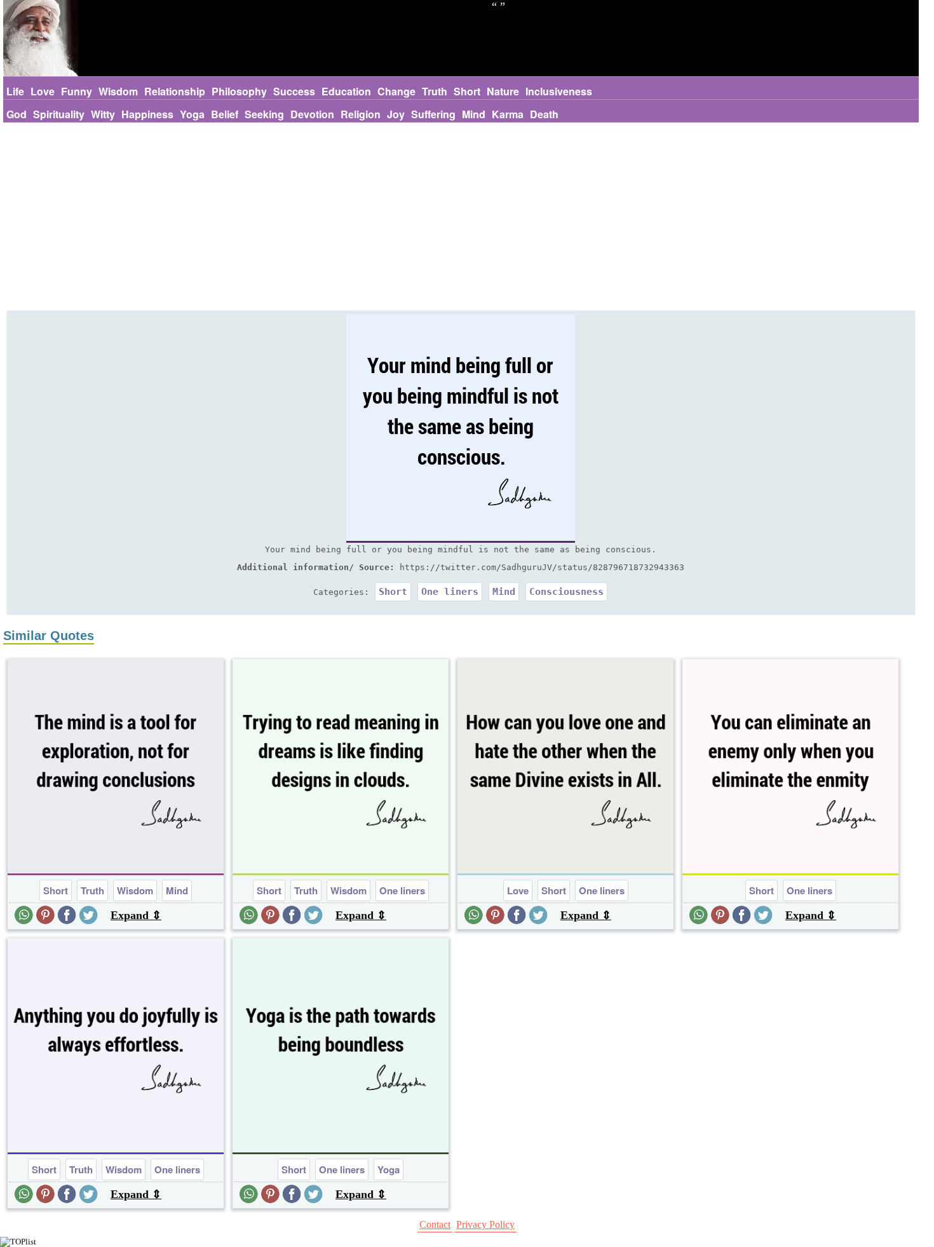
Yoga (192, 114)
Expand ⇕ (136, 915)
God (16, 114)
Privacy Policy (485, 1224)
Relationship (174, 91)
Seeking (264, 114)
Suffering (433, 114)
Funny (76, 91)
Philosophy (239, 91)
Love (42, 91)
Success (294, 91)
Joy (396, 114)
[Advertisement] (460, 218)
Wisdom (118, 91)
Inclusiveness (558, 91)
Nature (503, 91)
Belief (224, 114)
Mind (473, 114)
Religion (361, 114)
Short (467, 91)
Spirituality (59, 114)
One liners (449, 591)
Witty (103, 114)
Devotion (312, 114)
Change (396, 91)
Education (346, 91)
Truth (434, 91)
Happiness (147, 114)
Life (15, 91)
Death (544, 114)
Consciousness (566, 591)
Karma (508, 114)
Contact (434, 1224)
